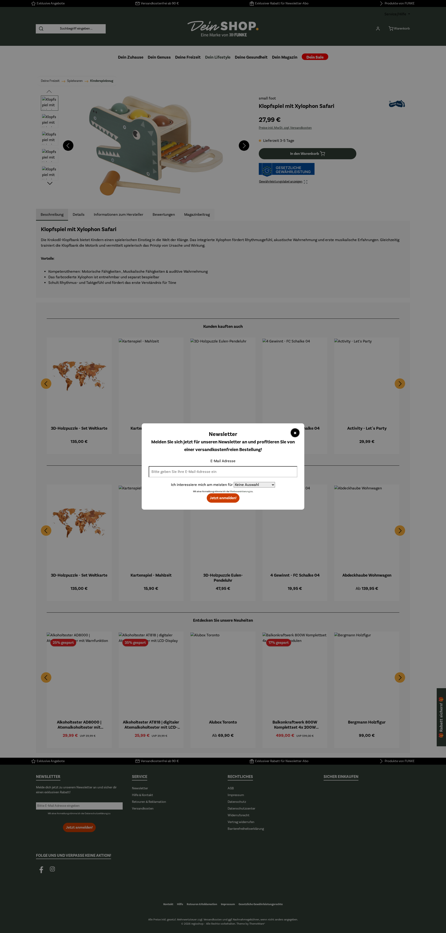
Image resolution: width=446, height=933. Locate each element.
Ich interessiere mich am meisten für (202, 484)
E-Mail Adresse (223, 461)
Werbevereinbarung (240, 491)
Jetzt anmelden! (223, 498)
